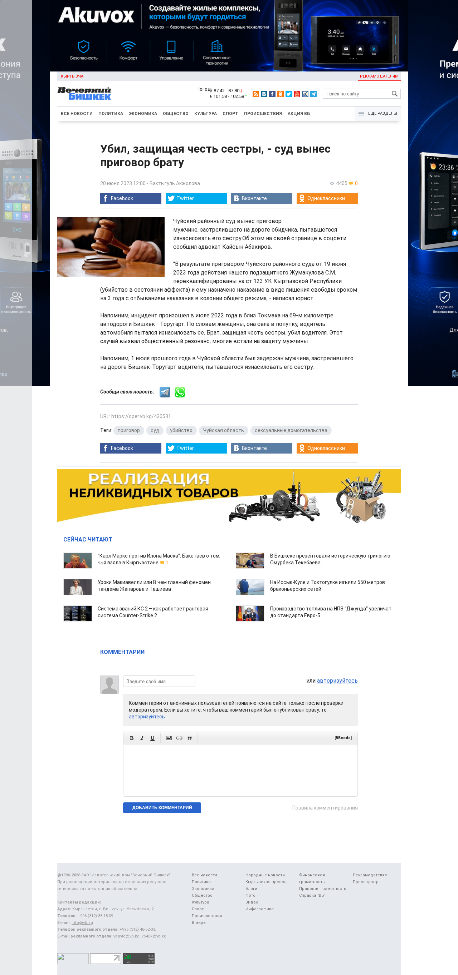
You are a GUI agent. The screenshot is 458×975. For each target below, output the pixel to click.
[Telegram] (313, 94)
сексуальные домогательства (291, 430)
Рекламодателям (379, 76)
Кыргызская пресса (266, 882)
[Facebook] (272, 94)
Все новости (77, 113)
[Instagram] (305, 94)
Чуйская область (223, 430)
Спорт (230, 113)
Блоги (251, 888)
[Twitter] (289, 94)
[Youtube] (297, 94)
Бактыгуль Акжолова (175, 183)
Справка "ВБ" (312, 895)
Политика (110, 113)
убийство (181, 430)
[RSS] (256, 94)
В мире (199, 922)
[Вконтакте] (264, 94)
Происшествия (263, 113)
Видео (251, 902)
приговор (129, 430)
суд (155, 430)
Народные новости (265, 875)
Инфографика (259, 909)
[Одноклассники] (280, 94)
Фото (250, 895)
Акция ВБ (299, 113)
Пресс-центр (366, 882)
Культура (205, 113)
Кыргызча (72, 76)
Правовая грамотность (322, 888)
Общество (176, 113)
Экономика (143, 113)
